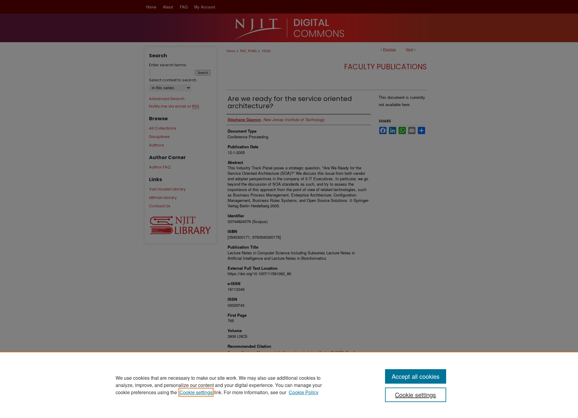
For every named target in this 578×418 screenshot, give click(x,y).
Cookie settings (196, 392)
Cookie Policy (304, 392)
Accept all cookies (416, 376)
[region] (289, 385)
